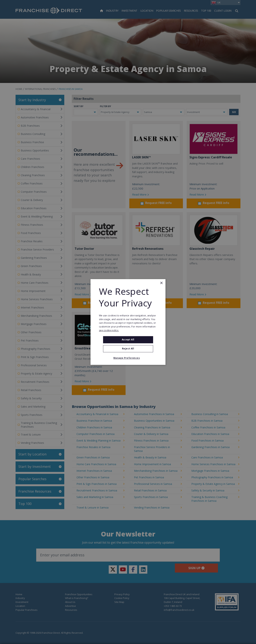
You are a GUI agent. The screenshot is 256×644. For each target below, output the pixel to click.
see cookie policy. (109, 330)
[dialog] (128, 322)
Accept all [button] (128, 339)
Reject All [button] (128, 348)
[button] (128, 358)
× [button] (161, 283)
